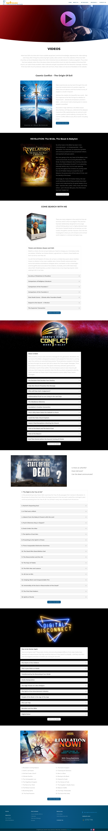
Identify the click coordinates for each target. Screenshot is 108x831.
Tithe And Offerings (36, 818)
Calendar (33, 816)
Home (70, 2)
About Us (75, 2)
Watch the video (62, 123)
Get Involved (84, 2)
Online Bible (59, 814)
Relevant (69, 829)
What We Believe (9, 820)
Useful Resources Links (62, 816)
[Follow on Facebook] (91, 830)
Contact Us (102, 2)
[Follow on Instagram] (94, 830)
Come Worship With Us (36, 814)
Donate (33, 820)
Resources (94, 2)
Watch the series (54, 312)
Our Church (8, 818)
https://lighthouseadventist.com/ (90, 812)
